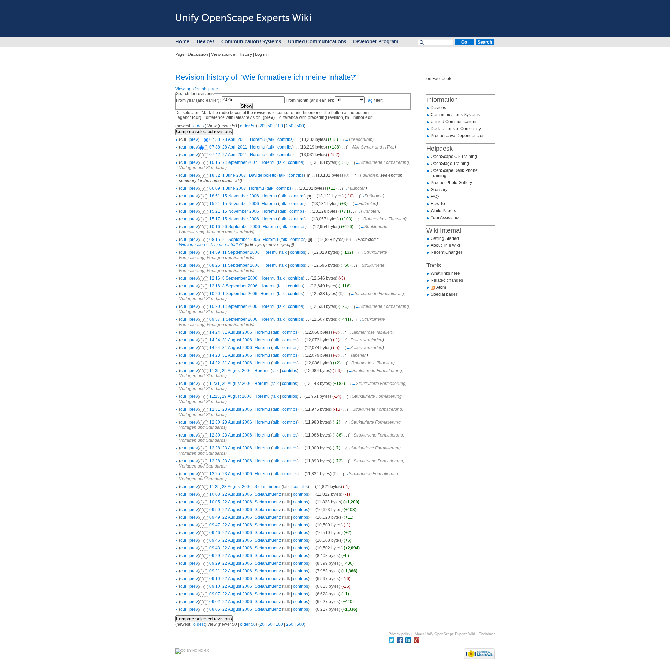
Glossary (439, 189)
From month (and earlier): (310, 100)
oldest (199, 125)
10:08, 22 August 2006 (230, 494)
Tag (369, 100)
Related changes (447, 280)
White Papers (443, 210)
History (245, 54)
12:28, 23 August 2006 (230, 448)
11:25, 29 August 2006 (230, 396)
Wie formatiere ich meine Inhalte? (211, 244)
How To (438, 203)
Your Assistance (446, 217)
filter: (374, 100)
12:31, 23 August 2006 (230, 409)
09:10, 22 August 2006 (230, 578)
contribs (284, 139)
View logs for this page (196, 88)
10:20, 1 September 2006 (233, 293)
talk (271, 139)
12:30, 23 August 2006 (230, 422)
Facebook (441, 78)
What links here (445, 273)
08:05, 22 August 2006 (230, 609)
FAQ (435, 196)
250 (289, 125)
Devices (205, 42)
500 (300, 125)
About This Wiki (445, 245)
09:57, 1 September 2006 (233, 319)
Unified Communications (317, 42)
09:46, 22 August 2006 (230, 532)
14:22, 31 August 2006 (230, 363)
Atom (441, 287)
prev (193, 139)
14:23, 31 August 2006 (230, 355)
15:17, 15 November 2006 (234, 219)
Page (180, 54)
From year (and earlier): (198, 100)
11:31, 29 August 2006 (230, 383)
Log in (261, 54)
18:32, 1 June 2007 (227, 175)
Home (182, 42)
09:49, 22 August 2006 (230, 517)
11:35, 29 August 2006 (230, 370)
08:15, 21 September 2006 (234, 239)
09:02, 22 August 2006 (230, 601)
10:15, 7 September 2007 (233, 162)
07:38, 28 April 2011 (228, 139)
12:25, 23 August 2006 (230, 473)
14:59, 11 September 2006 (234, 252)
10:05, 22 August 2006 (230, 502)
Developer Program (376, 42)
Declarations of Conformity (456, 128)
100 (279, 125)
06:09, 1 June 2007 (227, 188)
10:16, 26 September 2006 (234, 226)
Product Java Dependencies (457, 135)
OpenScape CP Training (454, 156)
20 (262, 125)
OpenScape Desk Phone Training (454, 173)
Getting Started (445, 238)
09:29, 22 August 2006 (230, 555)
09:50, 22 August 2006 (230, 509)
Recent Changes (447, 252)
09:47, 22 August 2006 (230, 525)
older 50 (248, 125)
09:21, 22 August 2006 (230, 571)
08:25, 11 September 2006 (234, 265)
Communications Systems (251, 42)
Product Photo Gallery (451, 182)
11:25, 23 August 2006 (230, 486)
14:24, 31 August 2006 (230, 332)
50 (270, 125)
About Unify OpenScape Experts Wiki (445, 634)
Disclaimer (487, 634)
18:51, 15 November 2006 (234, 196)
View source (223, 54)
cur (183, 147)
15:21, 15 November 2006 (234, 203)
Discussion (198, 54)
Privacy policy (399, 634)
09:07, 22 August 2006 (230, 594)
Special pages (444, 294)
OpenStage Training (450, 163)
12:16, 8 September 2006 (233, 278)
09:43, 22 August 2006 (230, 548)
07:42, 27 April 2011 (228, 154)
